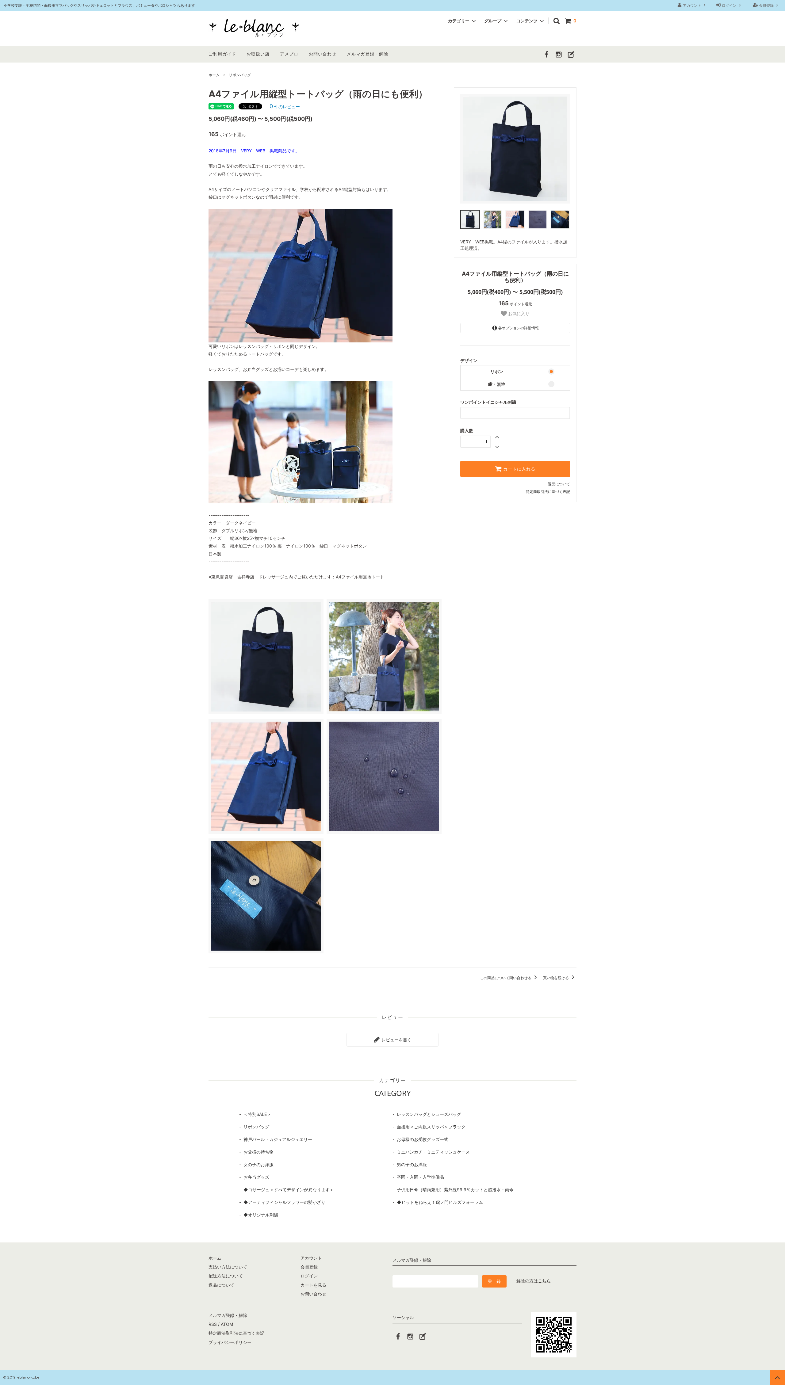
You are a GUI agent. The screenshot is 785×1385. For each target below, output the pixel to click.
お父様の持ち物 (258, 1151)
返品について (559, 484)
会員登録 (766, 5)
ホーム (214, 75)
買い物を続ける (556, 977)
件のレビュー (285, 106)
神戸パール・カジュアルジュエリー (277, 1139)
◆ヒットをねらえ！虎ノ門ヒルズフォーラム (440, 1202)
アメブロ (289, 53)
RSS (213, 1324)
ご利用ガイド (222, 53)
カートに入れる (518, 469)
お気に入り (518, 313)
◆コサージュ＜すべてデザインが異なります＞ (288, 1189)
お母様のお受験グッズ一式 (422, 1139)
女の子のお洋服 (258, 1164)
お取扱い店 (258, 53)
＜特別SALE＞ (257, 1114)
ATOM (227, 1324)
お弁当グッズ (256, 1177)
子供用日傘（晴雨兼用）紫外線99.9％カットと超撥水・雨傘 (455, 1189)
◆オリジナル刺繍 (260, 1214)
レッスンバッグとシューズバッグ (429, 1114)
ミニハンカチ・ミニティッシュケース (433, 1151)
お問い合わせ (322, 53)
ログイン (729, 5)
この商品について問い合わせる (506, 977)
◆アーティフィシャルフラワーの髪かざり (284, 1202)
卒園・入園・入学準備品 (420, 1177)
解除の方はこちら (533, 1280)
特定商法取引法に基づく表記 (236, 1333)
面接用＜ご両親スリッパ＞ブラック (431, 1126)
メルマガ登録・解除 (367, 53)
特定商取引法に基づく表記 (548, 491)
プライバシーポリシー (230, 1342)
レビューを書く (396, 1039)
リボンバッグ (240, 75)
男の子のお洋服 (412, 1164)
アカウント (692, 5)
